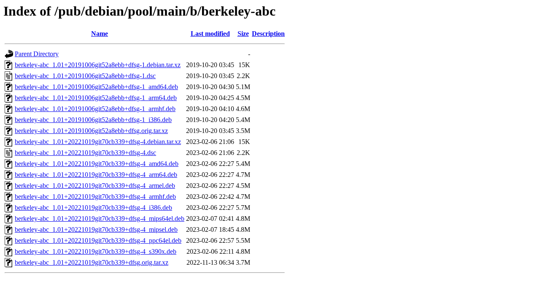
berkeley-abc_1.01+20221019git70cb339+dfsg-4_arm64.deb (96, 174)
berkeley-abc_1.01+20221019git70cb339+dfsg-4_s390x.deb (95, 251)
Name (99, 33)
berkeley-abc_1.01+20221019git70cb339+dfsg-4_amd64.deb (96, 163)
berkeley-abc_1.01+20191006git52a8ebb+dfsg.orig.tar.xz (91, 130)
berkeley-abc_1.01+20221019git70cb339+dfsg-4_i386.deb (93, 207)
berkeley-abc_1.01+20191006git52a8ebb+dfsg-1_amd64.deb (96, 86)
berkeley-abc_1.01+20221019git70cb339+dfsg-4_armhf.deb (95, 196)
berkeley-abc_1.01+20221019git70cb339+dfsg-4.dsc (85, 152)
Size (243, 33)
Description (268, 33)
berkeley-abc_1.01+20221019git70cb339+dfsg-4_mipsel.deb (96, 229)
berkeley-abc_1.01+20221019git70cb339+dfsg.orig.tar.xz (91, 262)
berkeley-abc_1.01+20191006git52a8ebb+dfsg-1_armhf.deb (95, 108)
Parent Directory (37, 53)
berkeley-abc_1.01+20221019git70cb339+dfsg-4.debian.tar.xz (98, 141)
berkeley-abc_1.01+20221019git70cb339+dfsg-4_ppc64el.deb (98, 240)
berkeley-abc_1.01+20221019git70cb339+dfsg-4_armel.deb (95, 185)
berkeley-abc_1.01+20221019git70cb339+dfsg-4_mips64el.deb (99, 218)
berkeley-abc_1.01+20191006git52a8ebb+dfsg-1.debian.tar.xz (98, 64)
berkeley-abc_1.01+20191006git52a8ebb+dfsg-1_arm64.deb (96, 97)
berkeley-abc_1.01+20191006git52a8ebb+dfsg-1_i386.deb (93, 119)
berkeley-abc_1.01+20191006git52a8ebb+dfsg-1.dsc (85, 75)
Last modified (210, 33)
